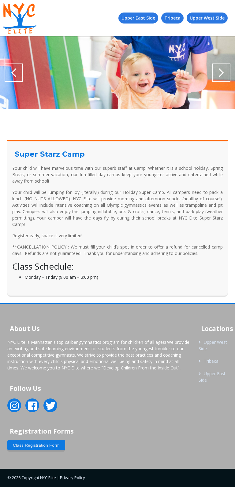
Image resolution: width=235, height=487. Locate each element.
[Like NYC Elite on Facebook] (32, 407)
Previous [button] (14, 73)
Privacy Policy (72, 477)
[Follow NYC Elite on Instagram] (14, 407)
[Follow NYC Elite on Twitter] (50, 407)
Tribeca (211, 361)
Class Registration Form (36, 445)
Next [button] (221, 73)
